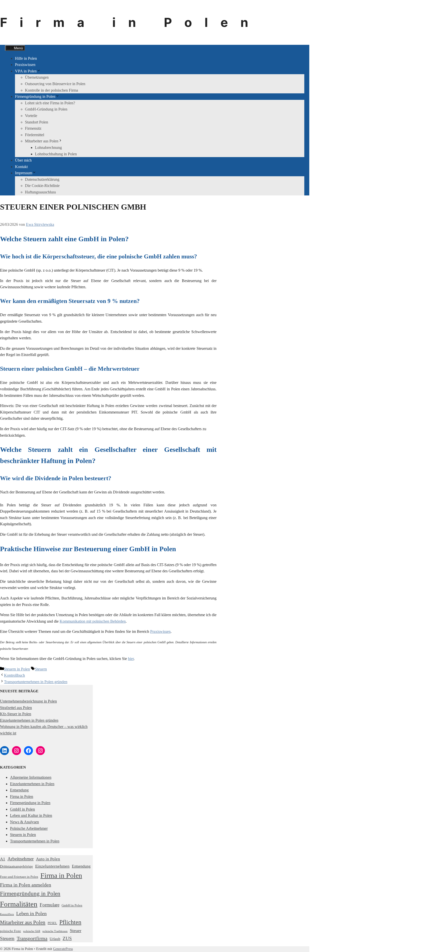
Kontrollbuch (14, 675)
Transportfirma (32, 938)
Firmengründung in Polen (35, 96)
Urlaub (55, 939)
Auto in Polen (48, 859)
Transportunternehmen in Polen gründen (35, 682)
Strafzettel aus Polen (16, 708)
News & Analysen (24, 822)
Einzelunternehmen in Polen (32, 784)
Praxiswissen (25, 64)
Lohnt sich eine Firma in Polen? (50, 103)
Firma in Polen (130, 22)
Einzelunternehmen (52, 866)
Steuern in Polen (17, 669)
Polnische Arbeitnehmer (29, 828)
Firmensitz (33, 128)
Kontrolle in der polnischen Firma (51, 90)
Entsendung (19, 790)
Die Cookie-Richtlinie (42, 185)
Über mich (23, 160)
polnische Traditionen (55, 931)
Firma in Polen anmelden (25, 885)
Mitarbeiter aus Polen (41, 141)
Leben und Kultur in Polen (31, 815)
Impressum (23, 173)
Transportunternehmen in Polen (34, 841)
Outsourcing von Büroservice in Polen (55, 84)
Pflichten (70, 922)
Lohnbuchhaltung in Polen (56, 154)
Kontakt (21, 167)
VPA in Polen (26, 71)
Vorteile (31, 116)
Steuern (41, 669)
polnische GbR (31, 931)
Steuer (75, 930)
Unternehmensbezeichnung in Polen (28, 701)
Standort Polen (36, 122)
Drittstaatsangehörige (16, 866)
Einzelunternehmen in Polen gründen (29, 720)
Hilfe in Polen (26, 58)
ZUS (67, 938)
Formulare (49, 904)
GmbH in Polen (22, 809)
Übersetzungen (37, 77)
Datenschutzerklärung (42, 179)
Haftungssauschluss (40, 192)
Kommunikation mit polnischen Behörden (93, 621)
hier (131, 658)
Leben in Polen (31, 913)
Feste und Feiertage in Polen (19, 877)
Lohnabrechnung (48, 147)
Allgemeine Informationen (30, 777)
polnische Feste (10, 931)
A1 (2, 859)
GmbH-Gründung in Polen (46, 109)
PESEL (52, 923)
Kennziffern (7, 914)
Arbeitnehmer (20, 858)
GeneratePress (63, 949)
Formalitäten (18, 904)
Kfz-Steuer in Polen (15, 714)
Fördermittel (34, 135)
